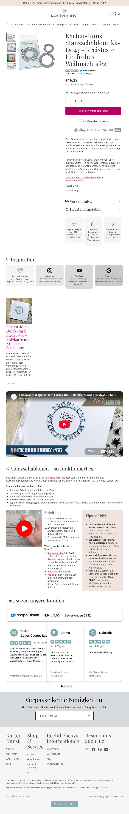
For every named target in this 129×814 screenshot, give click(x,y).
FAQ (29, 772)
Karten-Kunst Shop (21, 796)
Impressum (53, 748)
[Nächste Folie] (52, 51)
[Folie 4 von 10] (11, 67)
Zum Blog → (12, 383)
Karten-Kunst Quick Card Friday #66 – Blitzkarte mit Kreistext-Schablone (18, 337)
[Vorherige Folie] (21, 51)
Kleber (51, 584)
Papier (51, 574)
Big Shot (50, 477)
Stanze (56, 571)
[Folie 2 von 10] (11, 47)
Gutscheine (33, 759)
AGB (49, 758)
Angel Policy (12, 758)
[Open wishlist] (115, 14)
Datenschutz (53, 753)
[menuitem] (116, 24)
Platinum (65, 477)
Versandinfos (81, 201)
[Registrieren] (89, 716)
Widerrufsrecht (55, 763)
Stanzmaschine (56, 553)
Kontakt (31, 754)
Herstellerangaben (85, 209)
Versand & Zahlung (32, 766)
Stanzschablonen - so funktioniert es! (53, 468)
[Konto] (110, 13)
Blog (116, 237)
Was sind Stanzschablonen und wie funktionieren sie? (84, 179)
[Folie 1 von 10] (11, 36)
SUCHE (14, 24)
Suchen (10, 748)
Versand (89, 84)
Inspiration (23, 259)
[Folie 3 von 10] (11, 57)
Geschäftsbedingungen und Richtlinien (106, 796)
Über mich (11, 753)
